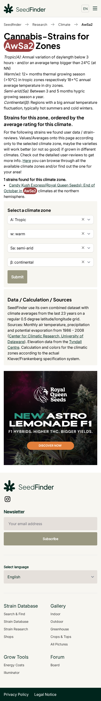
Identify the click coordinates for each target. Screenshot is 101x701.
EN (85, 8)
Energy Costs (14, 665)
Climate (64, 24)
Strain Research (16, 629)
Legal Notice (45, 694)
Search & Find (14, 614)
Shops (8, 637)
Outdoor (56, 621)
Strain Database (16, 621)
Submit (17, 276)
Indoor (55, 614)
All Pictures (59, 644)
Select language (16, 567)
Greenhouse (59, 629)
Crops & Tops (60, 637)
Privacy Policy (16, 694)
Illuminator (11, 673)
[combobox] (50, 219)
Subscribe (50, 539)
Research (39, 24)
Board (55, 665)
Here (27, 160)
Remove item (83, 219)
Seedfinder (12, 24)
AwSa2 (87, 24)
